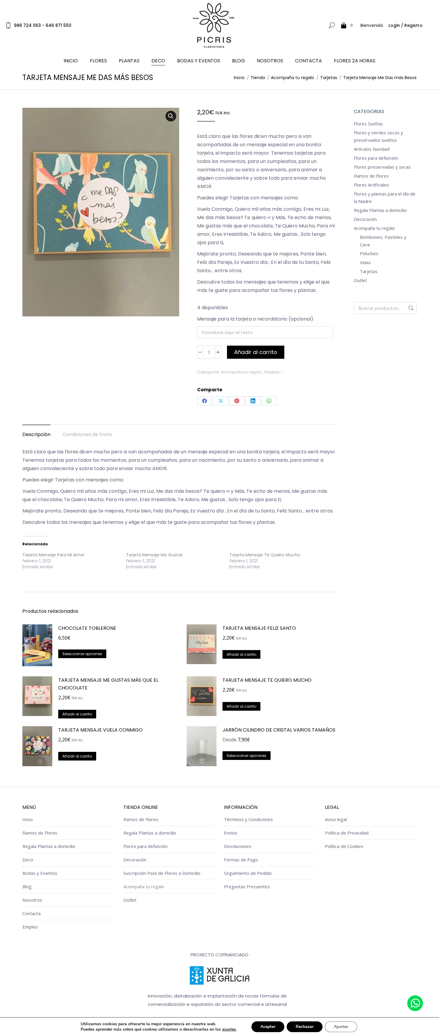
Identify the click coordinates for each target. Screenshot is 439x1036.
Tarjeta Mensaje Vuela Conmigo (100, 729)
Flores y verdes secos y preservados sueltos (378, 136)
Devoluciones (237, 846)
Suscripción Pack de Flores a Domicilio (161, 873)
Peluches (369, 253)
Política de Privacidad (347, 833)
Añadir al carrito (255, 352)
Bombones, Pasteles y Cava (383, 240)
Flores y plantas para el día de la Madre (384, 197)
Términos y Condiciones (248, 819)
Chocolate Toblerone (87, 628)
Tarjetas (272, 372)
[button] (170, 116)
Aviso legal (336, 819)
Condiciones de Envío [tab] (87, 434)
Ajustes (341, 1026)
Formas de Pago (241, 860)
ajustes (229, 1029)
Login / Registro (406, 25)
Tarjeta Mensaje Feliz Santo (259, 628)
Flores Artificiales (371, 185)
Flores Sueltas (368, 124)
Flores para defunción (376, 158)
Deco (27, 860)
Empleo (30, 927)
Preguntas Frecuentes (247, 886)
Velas (365, 262)
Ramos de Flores (371, 176)
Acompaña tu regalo (241, 372)
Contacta (31, 913)
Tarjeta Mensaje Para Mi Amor (53, 555)
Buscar (410, 308)
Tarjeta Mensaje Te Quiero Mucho (264, 555)
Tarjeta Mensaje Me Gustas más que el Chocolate (108, 684)
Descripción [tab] (36, 434)
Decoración (365, 219)
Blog (27, 886)
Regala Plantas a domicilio (380, 210)
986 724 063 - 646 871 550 (42, 25)
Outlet (360, 280)
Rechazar (305, 1026)
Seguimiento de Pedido (248, 873)
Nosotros (32, 900)
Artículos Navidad (371, 149)
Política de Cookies (344, 846)
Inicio (27, 819)
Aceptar (267, 1026)
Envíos (230, 833)
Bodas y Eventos (39, 873)
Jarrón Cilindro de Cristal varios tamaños (278, 729)
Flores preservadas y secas (382, 167)
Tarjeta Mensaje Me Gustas (154, 555)
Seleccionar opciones (82, 653)
